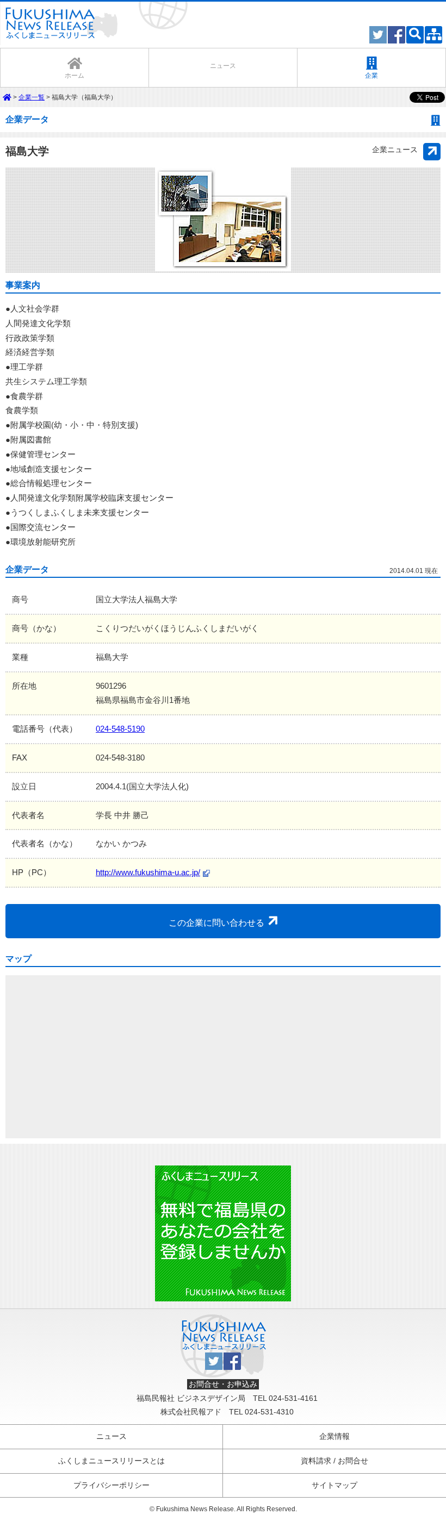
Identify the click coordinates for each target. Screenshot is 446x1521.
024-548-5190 (120, 729)
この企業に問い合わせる (218, 922)
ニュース (111, 1436)
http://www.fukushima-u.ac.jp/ (148, 872)
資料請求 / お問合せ (334, 1461)
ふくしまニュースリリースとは (111, 1461)
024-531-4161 (293, 1398)
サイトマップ (334, 1485)
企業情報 (334, 1436)
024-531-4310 (269, 1412)
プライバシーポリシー (111, 1485)
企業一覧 (31, 97)
